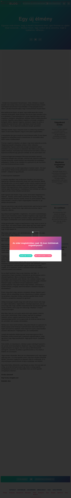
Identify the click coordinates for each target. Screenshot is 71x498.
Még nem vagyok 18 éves (43, 255)
